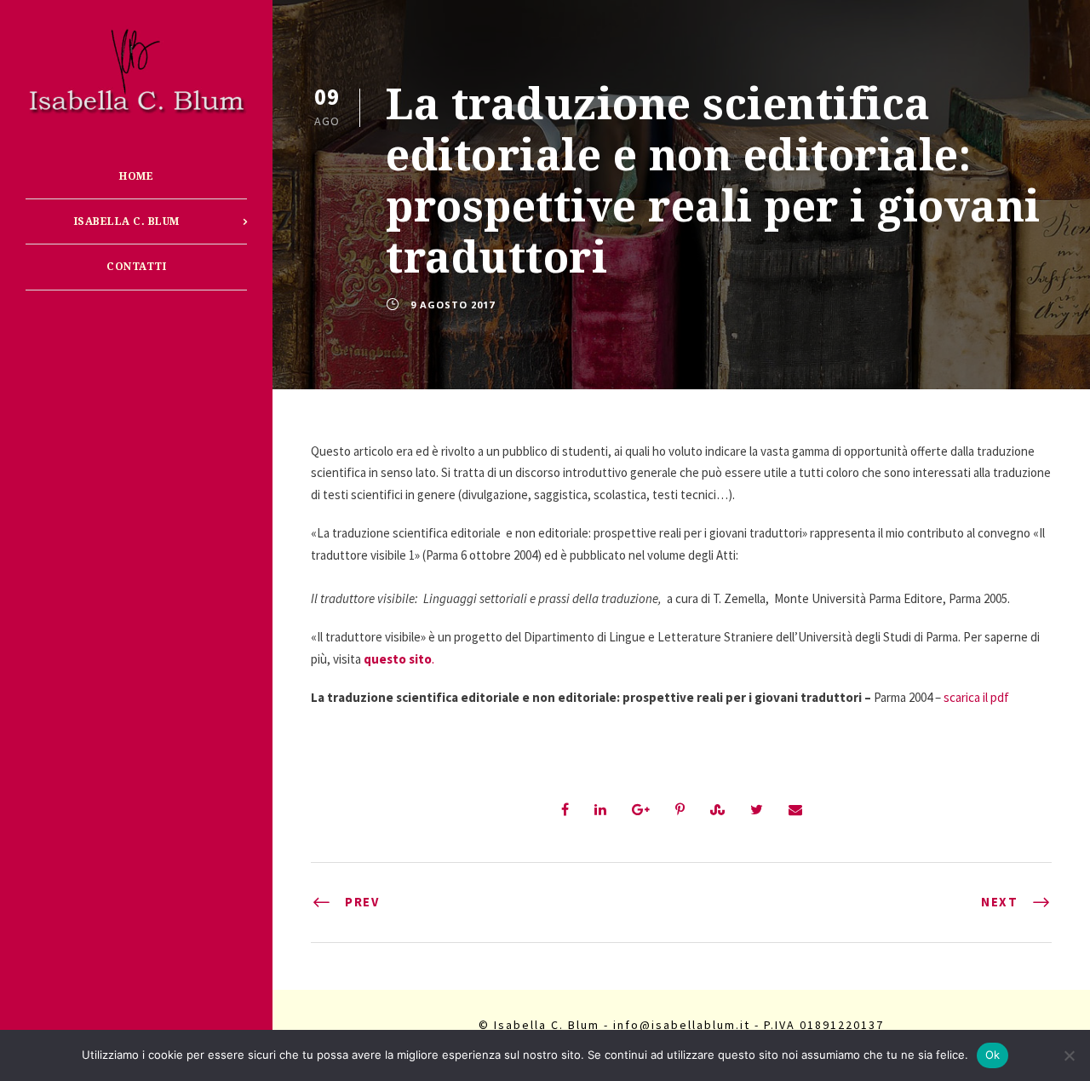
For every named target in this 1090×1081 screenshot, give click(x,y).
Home (136, 176)
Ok (993, 1054)
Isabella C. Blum (127, 221)
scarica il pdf (976, 697)
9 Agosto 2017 (452, 304)
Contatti (136, 267)
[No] (1068, 1055)
